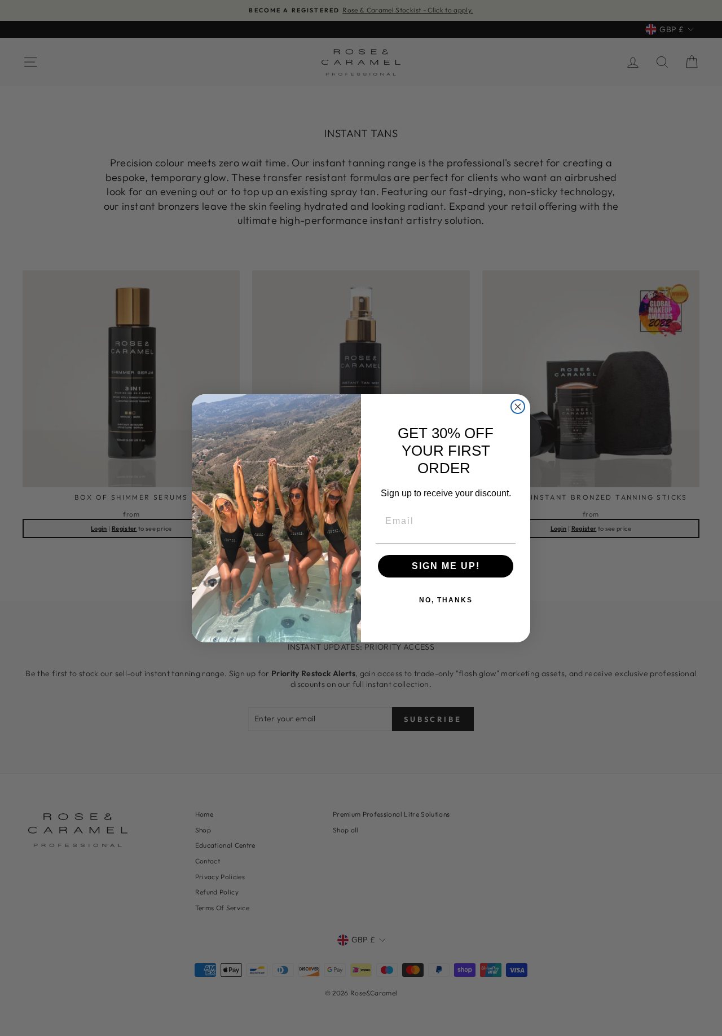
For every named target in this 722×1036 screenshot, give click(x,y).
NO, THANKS (446, 600)
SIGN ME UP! (446, 566)
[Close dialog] (518, 406)
